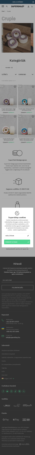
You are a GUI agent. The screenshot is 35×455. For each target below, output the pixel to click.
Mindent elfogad (11, 242)
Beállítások (10, 236)
